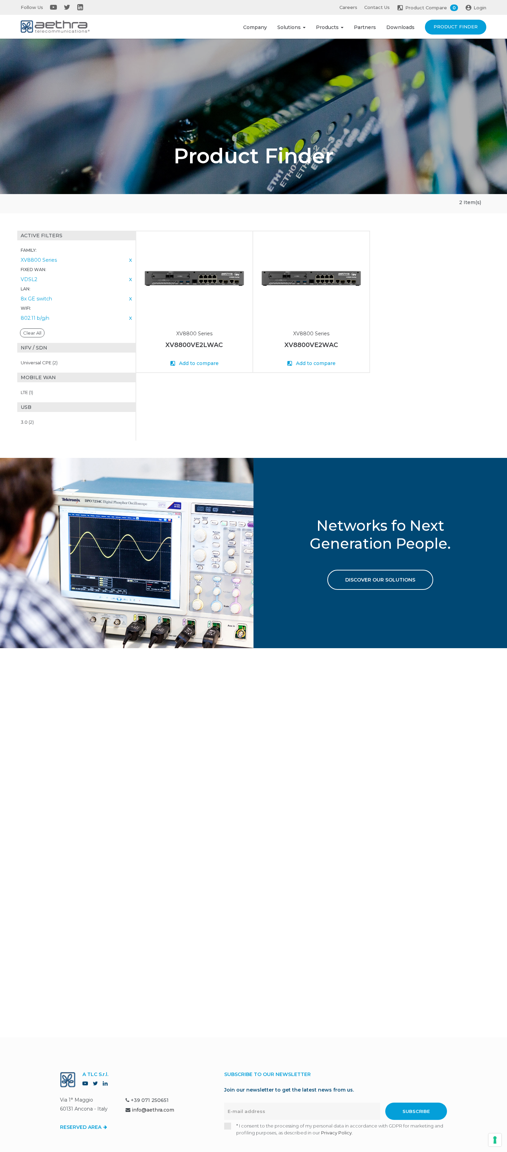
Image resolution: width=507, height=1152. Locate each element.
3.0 (27, 422)
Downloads (400, 27)
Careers (348, 7)
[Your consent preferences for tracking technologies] (494, 1139)
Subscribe (416, 1111)
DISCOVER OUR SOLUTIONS (380, 580)
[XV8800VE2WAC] (311, 278)
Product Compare (430, 7)
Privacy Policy (336, 1132)
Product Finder (456, 26)
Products (328, 27)
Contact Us (377, 7)
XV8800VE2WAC (311, 345)
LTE (27, 392)
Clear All (32, 333)
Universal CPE (39, 362)
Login (480, 7)
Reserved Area (81, 1127)
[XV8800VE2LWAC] (194, 278)
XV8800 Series (194, 333)
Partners (365, 27)
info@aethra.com (153, 1110)
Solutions (289, 27)
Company (255, 27)
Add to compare (198, 363)
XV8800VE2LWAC (194, 345)
